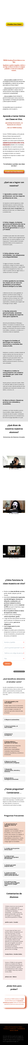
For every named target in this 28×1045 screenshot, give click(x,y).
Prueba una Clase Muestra (14, 172)
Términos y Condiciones (9, 1028)
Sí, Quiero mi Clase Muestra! (14, 1015)
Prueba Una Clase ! (14, 24)
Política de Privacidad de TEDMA (13, 1027)
